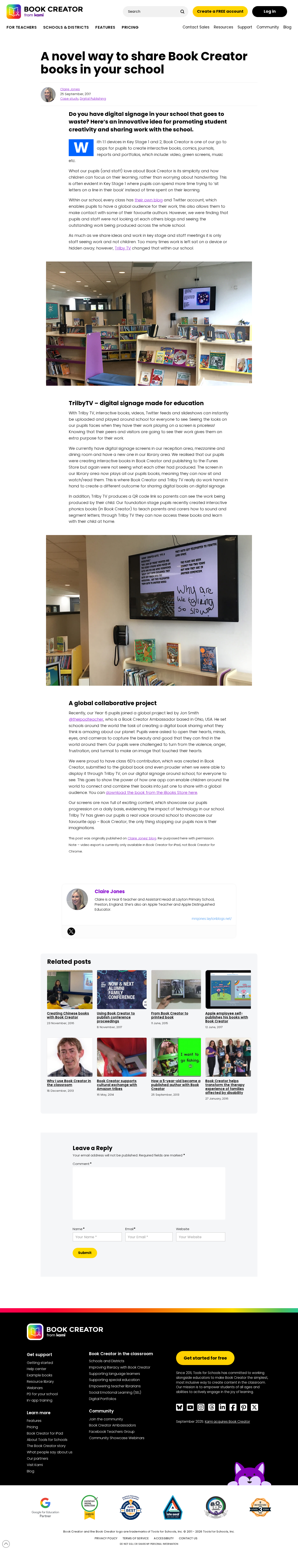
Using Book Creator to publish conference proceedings (116, 1017)
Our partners (37, 1458)
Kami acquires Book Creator (227, 1421)
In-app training (39, 1400)
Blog (30, 1471)
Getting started (40, 1362)
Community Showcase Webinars (116, 1437)
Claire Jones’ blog (142, 838)
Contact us (188, 1538)
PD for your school (42, 1394)
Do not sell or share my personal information (149, 1544)
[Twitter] (71, 931)
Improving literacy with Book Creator (119, 1367)
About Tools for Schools (47, 1439)
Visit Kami (35, 1464)
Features (34, 1420)
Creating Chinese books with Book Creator (68, 1015)
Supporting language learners (114, 1373)
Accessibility (164, 1538)
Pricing (32, 1427)
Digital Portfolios (102, 1398)
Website (182, 1229)
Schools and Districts (106, 1360)
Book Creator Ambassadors (112, 1425)
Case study (69, 98)
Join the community (106, 1419)
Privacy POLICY (106, 1538)
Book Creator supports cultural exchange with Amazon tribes (117, 1085)
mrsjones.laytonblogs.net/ (212, 919)
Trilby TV (123, 248)
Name (78, 1229)
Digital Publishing (93, 98)
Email (130, 1229)
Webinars (35, 1387)
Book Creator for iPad (45, 1433)
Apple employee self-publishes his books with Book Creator (226, 1017)
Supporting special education (114, 1379)
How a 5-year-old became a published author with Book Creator (175, 1085)
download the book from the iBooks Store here (151, 792)
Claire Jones (70, 89)
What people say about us (49, 1452)
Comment (82, 1163)
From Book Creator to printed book (169, 1015)
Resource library (40, 1381)
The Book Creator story (46, 1445)
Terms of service (136, 1538)
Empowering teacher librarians (115, 1386)
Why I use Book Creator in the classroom (69, 1083)
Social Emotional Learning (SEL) (115, 1392)
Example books (39, 1375)
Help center (36, 1368)
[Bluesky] (179, 1407)
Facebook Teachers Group (112, 1431)
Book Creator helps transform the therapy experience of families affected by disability (225, 1087)
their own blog (149, 200)
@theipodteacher (86, 719)
